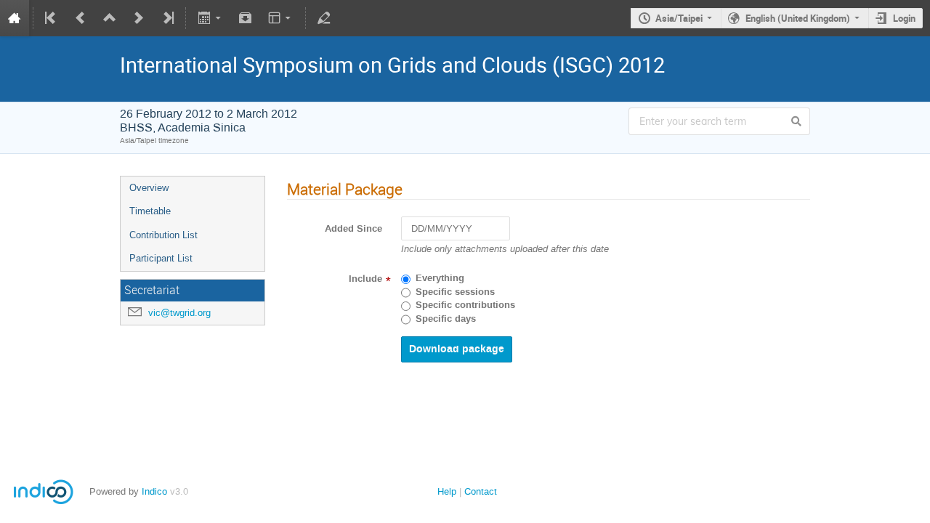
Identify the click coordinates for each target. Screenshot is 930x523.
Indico (154, 491)
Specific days (446, 318)
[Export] (210, 18)
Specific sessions (455, 292)
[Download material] (245, 18)
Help (446, 491)
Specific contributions (465, 305)
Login (904, 18)
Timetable (150, 211)
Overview (149, 187)
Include (365, 278)
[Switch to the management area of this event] (324, 18)
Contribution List (163, 235)
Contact (480, 491)
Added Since (353, 228)
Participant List (161, 258)
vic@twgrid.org (179, 313)
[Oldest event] (51, 18)
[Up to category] (109, 18)
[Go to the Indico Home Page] (14, 18)
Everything (440, 278)
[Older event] (80, 18)
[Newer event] (138, 18)
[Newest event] (167, 18)
